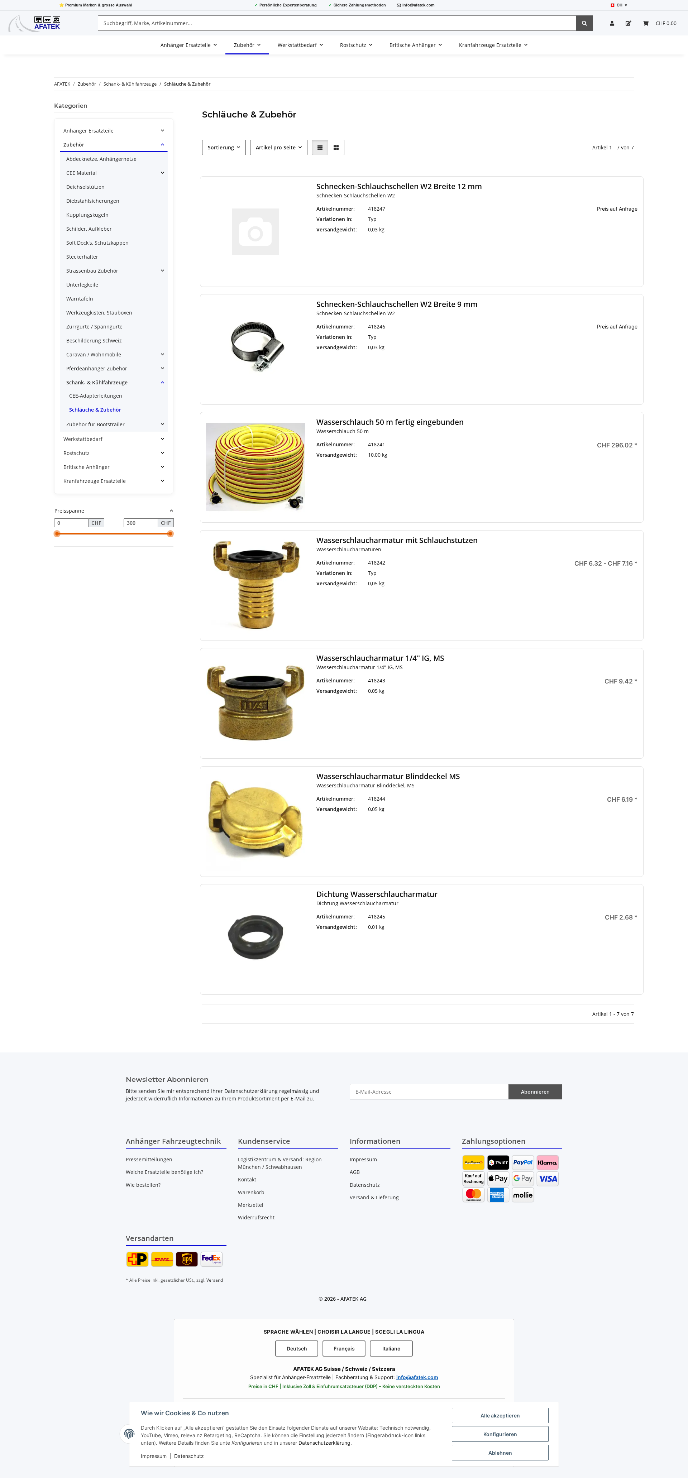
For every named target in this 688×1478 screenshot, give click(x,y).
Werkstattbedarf (82, 439)
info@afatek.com (418, 5)
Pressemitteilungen (149, 1159)
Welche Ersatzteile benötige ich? (164, 1172)
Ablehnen (500, 1453)
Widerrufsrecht (256, 1217)
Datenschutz (189, 1456)
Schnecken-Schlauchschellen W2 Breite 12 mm (399, 186)
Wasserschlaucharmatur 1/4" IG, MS (380, 658)
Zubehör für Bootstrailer (95, 424)
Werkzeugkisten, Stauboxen (99, 312)
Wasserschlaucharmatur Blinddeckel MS (388, 776)
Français (344, 1348)
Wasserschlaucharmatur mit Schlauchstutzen (397, 540)
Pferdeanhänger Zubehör (96, 368)
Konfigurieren (500, 1434)
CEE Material (81, 172)
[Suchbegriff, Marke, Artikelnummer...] (584, 23)
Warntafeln (79, 298)
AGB (355, 1172)
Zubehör (73, 144)
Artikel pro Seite (276, 147)
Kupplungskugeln (87, 214)
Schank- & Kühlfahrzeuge (97, 382)
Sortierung (221, 147)
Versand (214, 1280)
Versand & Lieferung (374, 1197)
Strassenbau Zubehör (92, 270)
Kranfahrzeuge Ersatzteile (94, 481)
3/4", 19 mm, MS (481, 583)
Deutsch (297, 1348)
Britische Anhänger (86, 467)
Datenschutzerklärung (324, 1443)
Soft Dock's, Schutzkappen (97, 242)
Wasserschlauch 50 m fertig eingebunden (390, 422)
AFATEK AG (353, 1298)
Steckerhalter (82, 256)
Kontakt (247, 1179)
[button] (612, 23)
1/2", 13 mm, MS (481, 573)
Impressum (154, 1456)
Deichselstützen (85, 186)
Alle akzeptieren (500, 1415)
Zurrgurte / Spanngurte (94, 326)
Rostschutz (76, 453)
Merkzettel (250, 1204)
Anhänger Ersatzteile (88, 130)
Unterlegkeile (82, 284)
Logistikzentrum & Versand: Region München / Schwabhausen (280, 1163)
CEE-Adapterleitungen (95, 395)
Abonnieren (535, 1091)
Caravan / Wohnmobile (93, 354)
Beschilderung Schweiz (94, 340)
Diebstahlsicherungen (92, 200)
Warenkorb (251, 1192)
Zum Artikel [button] (588, 231)
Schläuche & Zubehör (95, 409)
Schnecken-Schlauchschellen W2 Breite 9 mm (397, 304)
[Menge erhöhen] (632, 469)
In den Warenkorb (588, 490)
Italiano (391, 1348)
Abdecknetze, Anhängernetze (101, 158)
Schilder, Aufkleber (89, 228)
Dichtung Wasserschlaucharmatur (377, 894)
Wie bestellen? (143, 1184)
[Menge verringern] (544, 469)
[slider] (57, 534)
